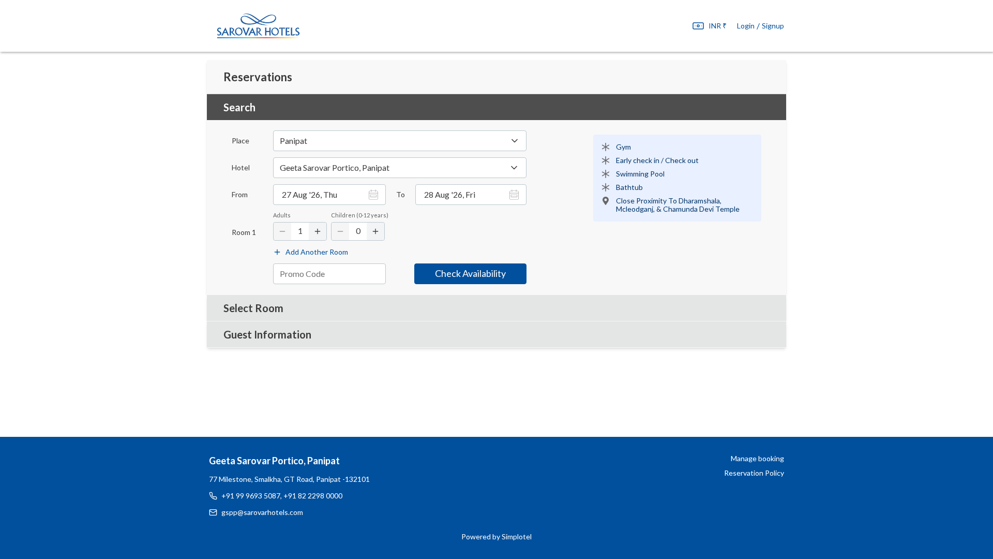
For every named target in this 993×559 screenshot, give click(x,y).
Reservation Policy (754, 472)
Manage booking (757, 458)
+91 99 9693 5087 (250, 495)
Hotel (241, 167)
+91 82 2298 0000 (312, 495)
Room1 (244, 232)
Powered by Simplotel (496, 536)
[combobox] (399, 167)
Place (240, 140)
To (400, 194)
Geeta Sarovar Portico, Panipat (274, 460)
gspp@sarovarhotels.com (262, 512)
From (240, 194)
